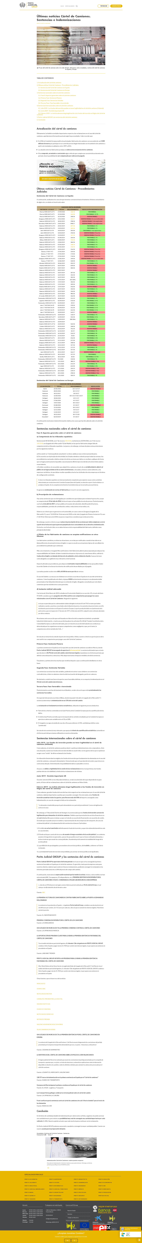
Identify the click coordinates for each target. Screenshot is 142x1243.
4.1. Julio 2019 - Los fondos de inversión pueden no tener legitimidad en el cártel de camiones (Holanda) (71, 108)
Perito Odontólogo (56, 1192)
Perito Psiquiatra (105, 1192)
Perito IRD (102, 1185)
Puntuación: (40, 1135)
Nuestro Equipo (72, 1210)
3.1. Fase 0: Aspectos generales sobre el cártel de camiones (57, 95)
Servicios (70, 1214)
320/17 (73, 219)
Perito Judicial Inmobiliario (34, 1189)
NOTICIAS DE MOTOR (44, 994)
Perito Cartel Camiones (43, 23)
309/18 (73, 228)
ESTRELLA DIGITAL (55, 999)
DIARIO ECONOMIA (43, 1009)
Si (74, 1240)
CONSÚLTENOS (116, 6)
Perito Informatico (56, 1185)
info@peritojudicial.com (52, 1218)
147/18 (73, 235)
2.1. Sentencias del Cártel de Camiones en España (54, 88)
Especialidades (69, 6)
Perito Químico (30, 1195)
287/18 (73, 226)
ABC (43, 892)
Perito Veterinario (80, 1199)
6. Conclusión (41, 120)
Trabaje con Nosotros (73, 1217)
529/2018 (40, 443)
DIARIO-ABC (41, 989)
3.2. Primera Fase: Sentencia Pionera (50, 98)
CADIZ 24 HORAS (57, 1024)
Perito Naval (29, 1192)
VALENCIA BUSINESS (44, 1024)
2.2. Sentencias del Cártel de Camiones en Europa (54, 90)
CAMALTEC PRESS (43, 999)
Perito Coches (54, 1182)
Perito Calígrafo (31, 1182)
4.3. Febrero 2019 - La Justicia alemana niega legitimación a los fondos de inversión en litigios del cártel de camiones (71, 114)
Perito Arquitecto (80, 1179)
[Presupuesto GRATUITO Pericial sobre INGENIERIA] (71, 172)
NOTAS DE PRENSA (43, 1019)
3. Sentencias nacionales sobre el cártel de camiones (53, 93)
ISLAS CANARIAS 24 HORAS (46, 1029)
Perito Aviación (104, 1179)
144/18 (73, 212)
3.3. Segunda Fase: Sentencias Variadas (50, 100)
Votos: (50, 1135)
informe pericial (75, 650)
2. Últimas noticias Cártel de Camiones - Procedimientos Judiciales (58, 85)
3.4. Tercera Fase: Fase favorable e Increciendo (53, 103)
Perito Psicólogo (80, 1192)
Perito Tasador (30, 1199)
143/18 (73, 214)
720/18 (73, 240)
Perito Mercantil (105, 1189)
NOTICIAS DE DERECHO (45, 1014)
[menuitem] (63, 6)
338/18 (73, 244)
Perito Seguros (79, 1195)
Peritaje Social (104, 1195)
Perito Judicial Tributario (58, 1189)
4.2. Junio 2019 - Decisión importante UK (51, 111)
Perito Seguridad (55, 1195)
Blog (62, 6)
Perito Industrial (31, 1185)
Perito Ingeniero (80, 1185)
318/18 (73, 247)
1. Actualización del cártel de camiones (49, 82)
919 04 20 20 (49, 1215)
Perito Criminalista (81, 1182)
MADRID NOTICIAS (43, 1004)
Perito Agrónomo (55, 1179)
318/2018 (68, 441)
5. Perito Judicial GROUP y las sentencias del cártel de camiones (57, 117)
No (67, 1240)
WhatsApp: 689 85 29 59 (52, 1222)
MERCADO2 (41, 983)
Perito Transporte (55, 1199)
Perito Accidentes (31, 1179)
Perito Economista (105, 1182)
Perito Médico (79, 1189)
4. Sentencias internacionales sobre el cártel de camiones (55, 105)
